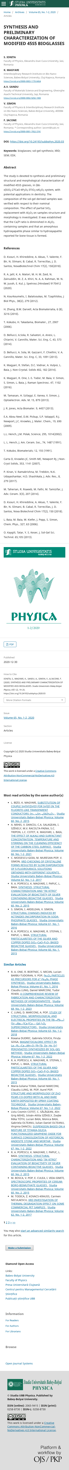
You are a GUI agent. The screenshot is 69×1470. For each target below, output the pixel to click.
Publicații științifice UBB (20, 1298)
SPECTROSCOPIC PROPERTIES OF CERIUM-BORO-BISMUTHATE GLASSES (37, 1183)
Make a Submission (19, 1248)
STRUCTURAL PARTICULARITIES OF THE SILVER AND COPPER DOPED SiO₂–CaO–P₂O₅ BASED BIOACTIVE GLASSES (35, 940)
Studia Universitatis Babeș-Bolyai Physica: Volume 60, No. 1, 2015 (36, 949)
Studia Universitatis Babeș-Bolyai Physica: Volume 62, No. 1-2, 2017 (36, 878)
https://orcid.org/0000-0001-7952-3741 (22, 131)
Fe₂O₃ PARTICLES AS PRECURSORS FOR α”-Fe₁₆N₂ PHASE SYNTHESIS (38, 979)
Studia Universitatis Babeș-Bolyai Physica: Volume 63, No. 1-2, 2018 (37, 1030)
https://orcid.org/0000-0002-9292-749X (22, 98)
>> (14, 1222)
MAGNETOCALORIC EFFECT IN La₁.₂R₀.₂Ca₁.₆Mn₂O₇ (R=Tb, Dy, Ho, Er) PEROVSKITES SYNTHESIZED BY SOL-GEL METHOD (35, 1047)
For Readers (12, 1320)
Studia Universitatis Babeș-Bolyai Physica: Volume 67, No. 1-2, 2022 (38, 1054)
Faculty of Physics (16, 1280)
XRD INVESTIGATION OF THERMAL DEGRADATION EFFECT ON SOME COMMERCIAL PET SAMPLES (37, 1203)
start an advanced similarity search (42, 1230)
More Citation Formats (18, 700)
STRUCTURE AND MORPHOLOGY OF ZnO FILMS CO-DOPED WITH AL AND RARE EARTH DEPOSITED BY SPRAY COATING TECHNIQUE (36, 1099)
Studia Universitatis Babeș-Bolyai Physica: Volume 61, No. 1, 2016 (37, 924)
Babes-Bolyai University (20, 1275)
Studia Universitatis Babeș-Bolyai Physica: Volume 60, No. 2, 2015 (38, 817)
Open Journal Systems (19, 1363)
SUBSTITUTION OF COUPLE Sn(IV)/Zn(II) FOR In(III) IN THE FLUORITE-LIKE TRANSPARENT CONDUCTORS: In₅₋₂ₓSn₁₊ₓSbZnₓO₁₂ (35, 808)
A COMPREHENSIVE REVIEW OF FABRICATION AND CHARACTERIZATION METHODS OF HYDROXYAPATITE (35, 997)
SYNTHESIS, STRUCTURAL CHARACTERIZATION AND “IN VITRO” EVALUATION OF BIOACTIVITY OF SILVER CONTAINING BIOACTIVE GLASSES (35, 892)
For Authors (12, 1325)
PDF (11, 644)
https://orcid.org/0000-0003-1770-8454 (22, 81)
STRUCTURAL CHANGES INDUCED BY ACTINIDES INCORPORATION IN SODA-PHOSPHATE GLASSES (35, 916)
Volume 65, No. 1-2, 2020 (42, 12)
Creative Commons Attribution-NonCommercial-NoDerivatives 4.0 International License (30, 775)
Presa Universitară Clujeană (23, 1284)
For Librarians (13, 1331)
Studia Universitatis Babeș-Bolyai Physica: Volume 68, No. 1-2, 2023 (37, 1004)
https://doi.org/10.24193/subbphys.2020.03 (37, 141)
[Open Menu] (3, 3)
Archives (19, 12)
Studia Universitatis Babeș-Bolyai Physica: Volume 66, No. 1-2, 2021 (37, 850)
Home (7, 12)
